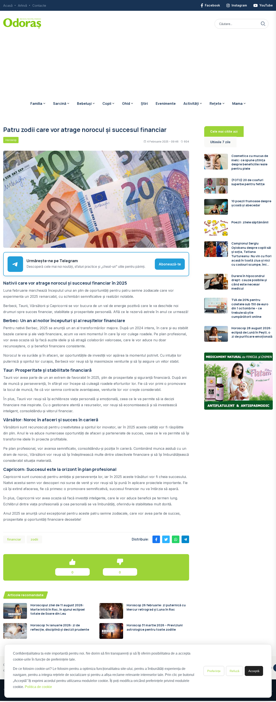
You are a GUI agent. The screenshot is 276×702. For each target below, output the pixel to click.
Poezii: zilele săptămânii (249, 222)
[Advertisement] (138, 61)
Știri (144, 103)
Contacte (39, 5)
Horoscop (10, 140)
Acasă (8, 5)
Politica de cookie (38, 687)
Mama (237, 103)
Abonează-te (170, 264)
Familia (36, 103)
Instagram (239, 5)
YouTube (266, 5)
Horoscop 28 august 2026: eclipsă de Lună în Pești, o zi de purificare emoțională (251, 332)
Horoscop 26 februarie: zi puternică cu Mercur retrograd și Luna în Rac (156, 607)
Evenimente (166, 103)
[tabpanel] (238, 248)
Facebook (212, 5)
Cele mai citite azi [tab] (224, 131)
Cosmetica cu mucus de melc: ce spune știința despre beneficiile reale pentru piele (249, 162)
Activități (191, 103)
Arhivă (22, 5)
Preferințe (214, 671)
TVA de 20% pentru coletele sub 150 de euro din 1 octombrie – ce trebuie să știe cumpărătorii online (249, 308)
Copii (106, 103)
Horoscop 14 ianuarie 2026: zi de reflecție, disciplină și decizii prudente (59, 627)
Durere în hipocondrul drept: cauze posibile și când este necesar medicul (249, 282)
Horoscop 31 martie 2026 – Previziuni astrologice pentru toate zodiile (155, 627)
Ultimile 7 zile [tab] (220, 142)
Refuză (234, 671)
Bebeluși (84, 103)
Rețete (215, 103)
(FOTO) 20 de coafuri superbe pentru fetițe (248, 182)
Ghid (126, 103)
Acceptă (253, 671)
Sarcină (59, 103)
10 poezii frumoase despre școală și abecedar (251, 203)
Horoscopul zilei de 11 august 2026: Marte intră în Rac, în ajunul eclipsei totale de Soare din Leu (57, 609)
